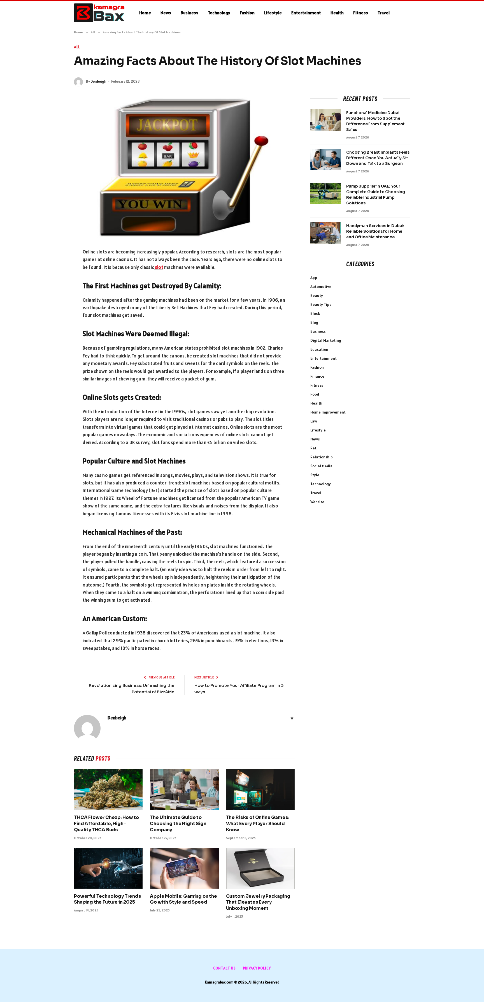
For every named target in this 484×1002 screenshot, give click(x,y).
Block (315, 313)
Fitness (360, 12)
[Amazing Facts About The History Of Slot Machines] (184, 167)
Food (314, 394)
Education (319, 349)
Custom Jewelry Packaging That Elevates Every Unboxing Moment (258, 902)
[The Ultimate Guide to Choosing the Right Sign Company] (184, 789)
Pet (313, 448)
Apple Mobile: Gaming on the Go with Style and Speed (183, 899)
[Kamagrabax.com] (99, 13)
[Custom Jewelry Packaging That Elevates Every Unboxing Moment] (260, 868)
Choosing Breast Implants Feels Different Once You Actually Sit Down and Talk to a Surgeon (377, 158)
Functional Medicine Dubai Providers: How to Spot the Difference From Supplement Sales (375, 121)
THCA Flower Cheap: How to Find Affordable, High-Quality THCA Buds (106, 823)
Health (337, 12)
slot (159, 267)
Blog (314, 322)
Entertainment (306, 12)
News (165, 12)
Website (317, 501)
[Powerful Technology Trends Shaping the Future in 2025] (108, 868)
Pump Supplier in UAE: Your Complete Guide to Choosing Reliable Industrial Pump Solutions (375, 195)
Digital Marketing (325, 340)
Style (314, 474)
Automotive (320, 286)
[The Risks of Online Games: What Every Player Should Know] (260, 789)
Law (313, 421)
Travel (384, 12)
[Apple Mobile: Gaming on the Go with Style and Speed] (184, 868)
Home (145, 12)
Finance (317, 376)
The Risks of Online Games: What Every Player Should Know (257, 823)
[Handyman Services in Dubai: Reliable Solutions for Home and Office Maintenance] (325, 233)
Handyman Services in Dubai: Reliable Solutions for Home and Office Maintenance (375, 231)
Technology (219, 12)
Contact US (224, 968)
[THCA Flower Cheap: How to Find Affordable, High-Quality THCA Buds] (108, 789)
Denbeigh (98, 81)
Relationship (321, 457)
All (77, 46)
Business (189, 12)
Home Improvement (328, 412)
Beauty (316, 295)
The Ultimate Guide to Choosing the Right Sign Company (178, 823)
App (313, 277)
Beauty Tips (320, 304)
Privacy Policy (257, 968)
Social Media (321, 465)
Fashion (247, 12)
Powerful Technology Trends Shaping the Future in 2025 (107, 899)
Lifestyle (273, 12)
